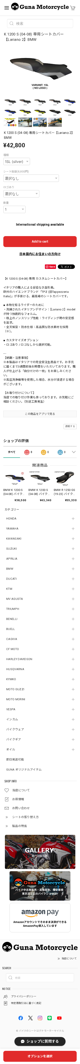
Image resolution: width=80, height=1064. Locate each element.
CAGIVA (11, 639)
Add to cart (40, 241)
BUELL (10, 629)
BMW (9, 568)
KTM (9, 588)
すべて (12, 452)
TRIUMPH (12, 609)
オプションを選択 (40, 1056)
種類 (6, 155)
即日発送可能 (15, 759)
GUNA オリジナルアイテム (24, 769)
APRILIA (11, 558)
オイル (10, 749)
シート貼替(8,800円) (16, 171)
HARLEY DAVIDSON (19, 659)
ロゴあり (8, 187)
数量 (6, 202)
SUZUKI (11, 548)
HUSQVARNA (15, 669)
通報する (70, 426)
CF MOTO (12, 649)
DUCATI (11, 578)
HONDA (11, 518)
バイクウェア (15, 729)
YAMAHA (12, 528)
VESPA (11, 709)
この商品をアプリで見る (40, 414)
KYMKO (11, 679)
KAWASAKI (13, 538)
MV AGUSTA (14, 599)
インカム (12, 719)
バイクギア (13, 739)
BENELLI (11, 619)
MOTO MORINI (15, 699)
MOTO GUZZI (15, 689)
